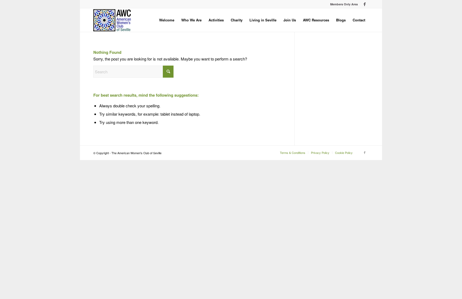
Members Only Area (344, 4)
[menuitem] (343, 4)
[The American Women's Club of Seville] (112, 20)
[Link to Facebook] (365, 4)
